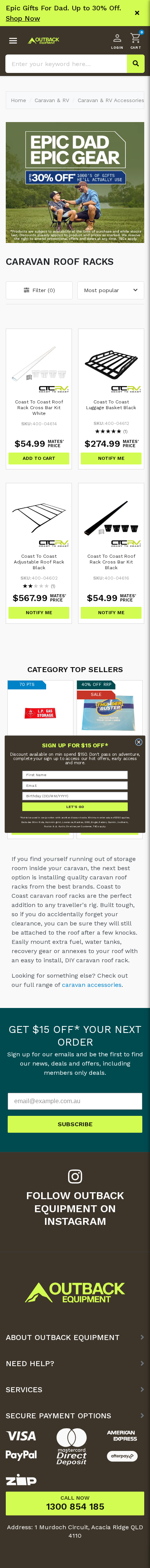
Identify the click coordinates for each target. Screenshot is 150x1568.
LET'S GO (75, 806)
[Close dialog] (139, 742)
